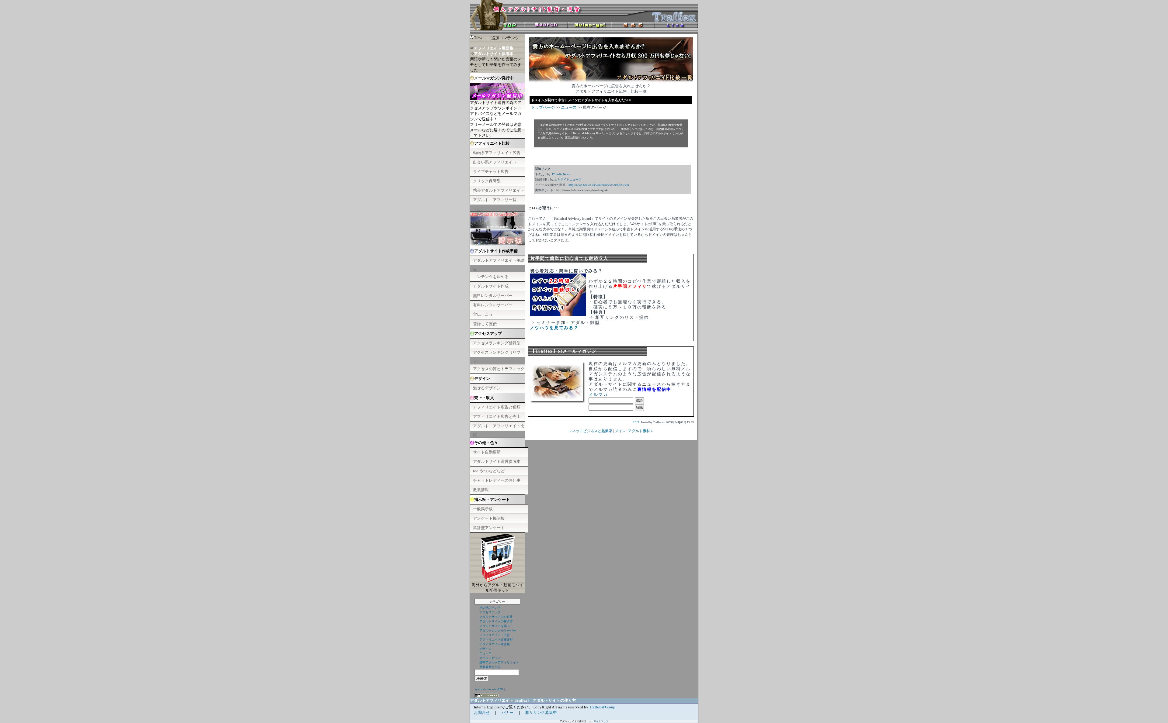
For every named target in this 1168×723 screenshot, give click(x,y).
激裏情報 (481, 489)
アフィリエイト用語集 (494, 644)
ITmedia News (561, 174)
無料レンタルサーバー (493, 295)
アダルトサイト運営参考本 (496, 461)
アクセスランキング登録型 (496, 343)
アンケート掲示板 (489, 518)
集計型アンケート (489, 527)
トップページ (543, 107)
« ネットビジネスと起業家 (590, 431)
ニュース (485, 653)
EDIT (636, 422)
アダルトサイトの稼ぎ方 (496, 621)
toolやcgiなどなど (489, 471)
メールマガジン (490, 657)
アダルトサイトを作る (494, 626)
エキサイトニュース (568, 179)
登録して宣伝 (485, 324)
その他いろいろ (490, 607)
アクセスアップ (490, 612)
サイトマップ (601, 721)
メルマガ (598, 394)
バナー (507, 712)
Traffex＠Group (602, 707)
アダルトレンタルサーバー (497, 630)
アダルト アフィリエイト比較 (498, 427)
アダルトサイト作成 (491, 286)
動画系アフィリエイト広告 (496, 152)
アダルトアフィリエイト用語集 (498, 261)
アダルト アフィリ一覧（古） (494, 201)
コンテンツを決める (491, 276)
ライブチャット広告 (491, 171)
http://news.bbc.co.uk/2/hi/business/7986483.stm (598, 185)
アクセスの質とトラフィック (498, 369)
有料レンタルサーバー (493, 305)
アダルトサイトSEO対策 (496, 616)
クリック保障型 (487, 181)
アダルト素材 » (640, 431)
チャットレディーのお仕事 (496, 480)
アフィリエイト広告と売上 (496, 416)
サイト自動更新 (487, 452)
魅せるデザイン (487, 388)
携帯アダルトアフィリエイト (498, 190)
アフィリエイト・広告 (494, 635)
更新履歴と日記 (490, 667)
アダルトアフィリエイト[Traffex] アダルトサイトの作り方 (523, 700)
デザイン (485, 648)
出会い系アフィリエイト (494, 162)
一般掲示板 (483, 509)
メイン (620, 431)
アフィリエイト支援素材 (496, 639)
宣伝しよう (483, 314)
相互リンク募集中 (541, 712)
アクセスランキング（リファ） (496, 353)
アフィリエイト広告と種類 (496, 407)
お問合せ (482, 712)
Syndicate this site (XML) (489, 689)
